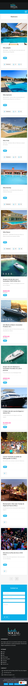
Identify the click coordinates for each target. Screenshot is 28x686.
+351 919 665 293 (7, 672)
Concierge (4, 660)
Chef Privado (5, 657)
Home (3, 651)
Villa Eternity (7, 187)
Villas (3, 653)
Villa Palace (6, 232)
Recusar (11, 684)
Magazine (4, 662)
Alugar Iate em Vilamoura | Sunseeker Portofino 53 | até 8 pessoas (12, 368)
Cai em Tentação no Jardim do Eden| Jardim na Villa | (12, 457)
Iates (3, 655)
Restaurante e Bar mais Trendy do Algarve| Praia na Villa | (13, 504)
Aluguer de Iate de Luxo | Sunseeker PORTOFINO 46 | (11, 280)
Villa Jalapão (7, 48)
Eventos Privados (6, 658)
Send (7, 617)
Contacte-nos (5, 664)
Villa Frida (6, 140)
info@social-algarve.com (9, 674)
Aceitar (5, 684)
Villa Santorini (7, 95)
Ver (5, 57)
